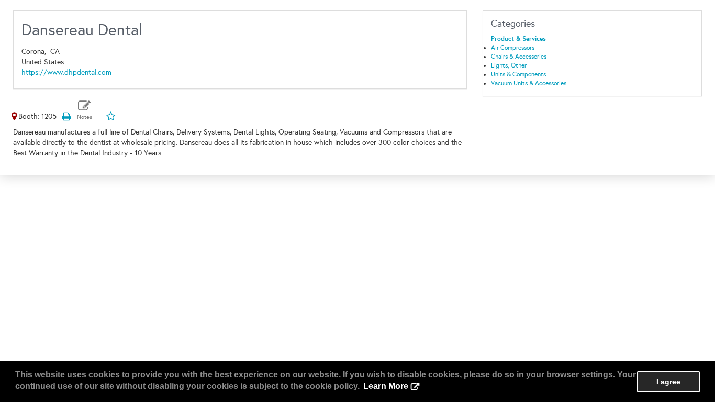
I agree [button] (668, 381)
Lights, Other (509, 65)
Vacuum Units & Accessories (528, 83)
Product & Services (518, 39)
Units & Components (518, 74)
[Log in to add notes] (84, 110)
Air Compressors (512, 47)
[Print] (66, 116)
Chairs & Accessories (518, 56)
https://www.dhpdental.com (66, 72)
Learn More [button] (385, 386)
